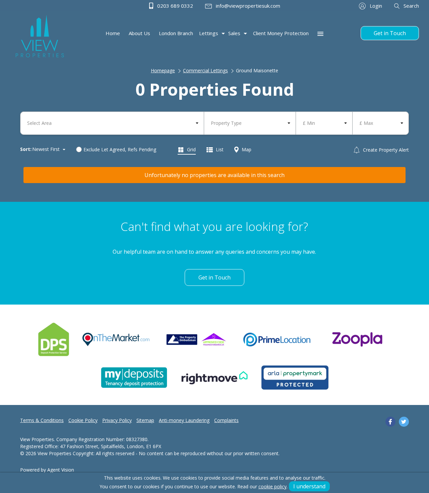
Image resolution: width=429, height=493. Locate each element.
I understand (309, 486)
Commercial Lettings (205, 70)
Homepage (163, 70)
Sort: (26, 149)
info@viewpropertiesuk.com (247, 5)
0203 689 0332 (174, 5)
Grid (191, 149)
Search (410, 5)
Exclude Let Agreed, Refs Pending (119, 149)
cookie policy (272, 486)
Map (245, 149)
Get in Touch (390, 33)
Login (375, 5)
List (219, 149)
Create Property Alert (385, 150)
